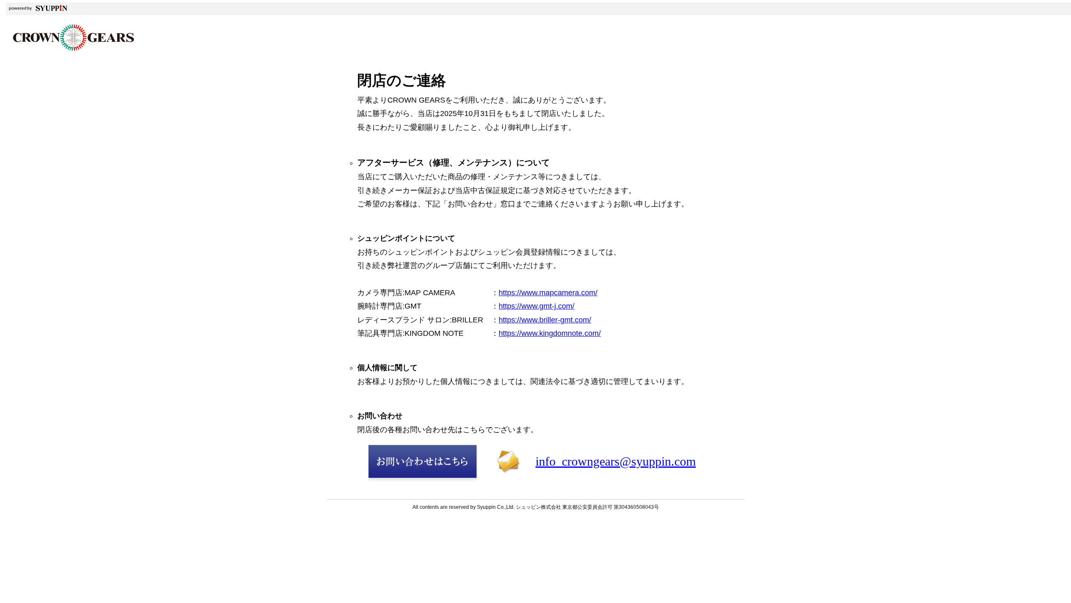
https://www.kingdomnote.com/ (550, 333)
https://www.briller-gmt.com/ (545, 320)
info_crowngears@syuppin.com (616, 461)
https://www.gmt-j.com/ (536, 306)
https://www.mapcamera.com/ (548, 293)
